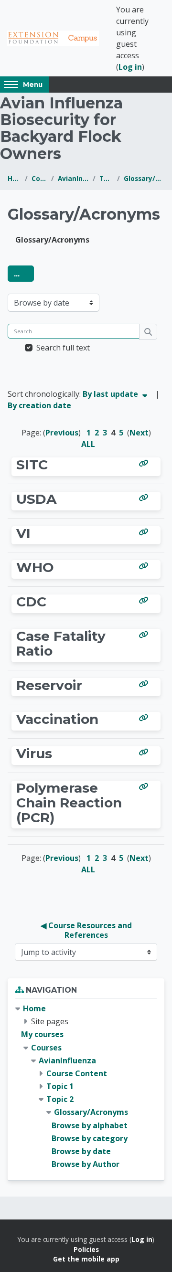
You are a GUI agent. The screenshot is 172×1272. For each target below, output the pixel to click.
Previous (61, 432)
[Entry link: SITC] (145, 463)
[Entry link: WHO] (145, 566)
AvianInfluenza (73, 178)
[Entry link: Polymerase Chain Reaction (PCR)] (145, 786)
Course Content (76, 1073)
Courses (39, 178)
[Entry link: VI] (145, 532)
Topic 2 (106, 178)
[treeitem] (86, 1086)
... (24, 273)
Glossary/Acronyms (144, 178)
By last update (111, 394)
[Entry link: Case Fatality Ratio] (145, 634)
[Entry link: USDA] (145, 497)
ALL (88, 444)
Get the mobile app (86, 1258)
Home (14, 178)
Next (139, 432)
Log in (130, 67)
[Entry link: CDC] (145, 600)
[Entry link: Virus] (145, 752)
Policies (86, 1249)
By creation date (39, 405)
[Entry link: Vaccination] (145, 717)
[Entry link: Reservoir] (145, 683)
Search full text (63, 347)
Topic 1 (60, 1086)
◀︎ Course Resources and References (87, 930)
